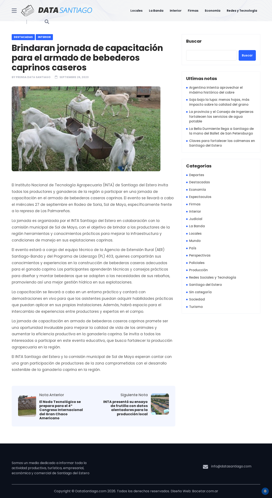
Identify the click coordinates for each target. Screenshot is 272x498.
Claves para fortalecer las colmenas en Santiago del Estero (222, 143)
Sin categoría (200, 292)
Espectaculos (200, 197)
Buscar (194, 41)
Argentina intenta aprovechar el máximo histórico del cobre (216, 90)
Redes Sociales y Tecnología (212, 277)
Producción (198, 270)
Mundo (195, 240)
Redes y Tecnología (242, 10)
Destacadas (23, 37)
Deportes (196, 175)
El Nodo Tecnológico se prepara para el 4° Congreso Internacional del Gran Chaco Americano (61, 410)
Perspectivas (200, 255)
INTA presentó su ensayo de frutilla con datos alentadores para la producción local (125, 408)
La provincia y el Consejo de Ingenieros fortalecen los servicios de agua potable (221, 116)
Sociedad (197, 299)
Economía (212, 10)
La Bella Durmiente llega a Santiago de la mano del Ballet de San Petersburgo (221, 131)
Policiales (197, 263)
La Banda (156, 10)
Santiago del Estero (205, 284)
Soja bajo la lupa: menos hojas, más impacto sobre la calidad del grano (219, 102)
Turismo (196, 306)
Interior (175, 10)
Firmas (193, 10)
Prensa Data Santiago (33, 77)
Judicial (195, 219)
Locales (136, 10)
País (192, 248)
